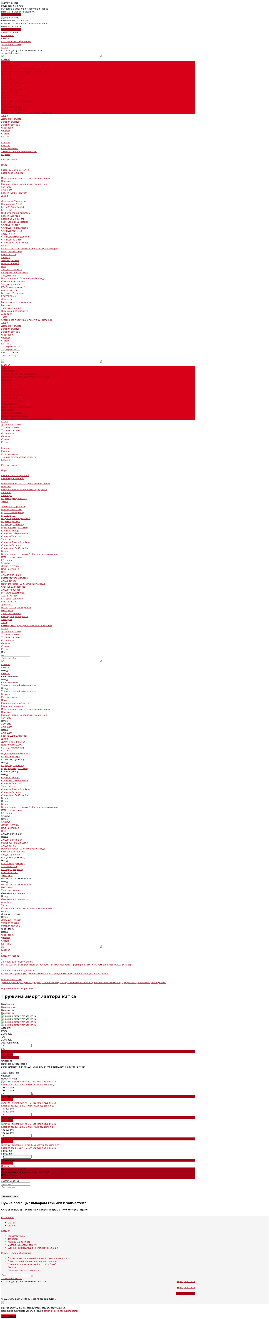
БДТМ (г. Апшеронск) (12, 206)
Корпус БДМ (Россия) (12, 83)
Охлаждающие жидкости (14, 109)
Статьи (5, 133)
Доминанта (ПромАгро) (13, 201)
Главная (5, 142)
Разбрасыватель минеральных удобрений (24, 183)
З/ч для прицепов (10, 284)
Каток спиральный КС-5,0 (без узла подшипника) (27, 1084)
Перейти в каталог (11, 14)
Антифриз (6, 313)
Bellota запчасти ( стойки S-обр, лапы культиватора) (29, 248)
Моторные (7, 103)
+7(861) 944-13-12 (10, 346)
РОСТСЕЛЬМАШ (9, 97)
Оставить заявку (10, 1057)
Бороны (5, 154)
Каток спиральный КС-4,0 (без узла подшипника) (27, 1105)
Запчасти (6, 77)
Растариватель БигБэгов (14, 272)
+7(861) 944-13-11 (10, 349)
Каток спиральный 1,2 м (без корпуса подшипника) (28, 1147)
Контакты (6, 343)
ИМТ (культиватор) (11, 251)
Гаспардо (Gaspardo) (12, 94)
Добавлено (7, 1099)
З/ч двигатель (8, 275)
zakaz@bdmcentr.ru (11, 53)
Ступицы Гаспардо (11, 239)
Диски (4, 195)
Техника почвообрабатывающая (19, 68)
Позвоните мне (9, 1174)
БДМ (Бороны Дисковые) (14, 221)
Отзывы (5, 130)
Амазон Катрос (9, 92)
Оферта (12, 1267)
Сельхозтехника (9, 65)
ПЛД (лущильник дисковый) (16, 212)
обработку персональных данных (42, 1192)
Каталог (5, 145)
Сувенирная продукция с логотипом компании (26, 112)
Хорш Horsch (8, 233)
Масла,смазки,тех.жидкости (16, 100)
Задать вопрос (9, 1177)
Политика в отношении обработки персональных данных (39, 1258)
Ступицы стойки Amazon (14, 227)
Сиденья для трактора (13, 281)
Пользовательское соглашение (24, 1269)
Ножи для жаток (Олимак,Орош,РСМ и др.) (23, 278)
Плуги (4, 164)
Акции (4, 47)
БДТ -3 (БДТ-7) (8, 209)
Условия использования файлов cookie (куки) (32, 1264)
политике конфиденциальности (60, 1310)
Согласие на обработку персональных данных (32, 1261)
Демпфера (6, 299)
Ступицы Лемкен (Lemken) (15, 236)
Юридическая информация (16, 41)
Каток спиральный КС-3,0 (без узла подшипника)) (28, 1126)
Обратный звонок (185, 1293)
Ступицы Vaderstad (11, 230)
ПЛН (3, 266)
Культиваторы (9, 159)
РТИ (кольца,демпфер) (13, 89)
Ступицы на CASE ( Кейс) (14, 242)
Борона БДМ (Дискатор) (14, 192)
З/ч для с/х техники (11, 269)
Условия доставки (10, 124)
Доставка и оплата (11, 44)
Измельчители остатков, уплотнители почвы (25, 71)
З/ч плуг (5, 257)
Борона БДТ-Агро (10, 215)
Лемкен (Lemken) (10, 260)
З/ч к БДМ (6, 80)
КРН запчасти (8, 254)
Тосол (4, 316)
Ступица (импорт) (10, 86)
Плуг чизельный (10, 263)
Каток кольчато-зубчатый (15, 169)
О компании (7, 35)
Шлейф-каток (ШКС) (11, 203)
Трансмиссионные (11, 106)
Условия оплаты (10, 121)
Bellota (4, 245)
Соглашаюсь (8, 1316)
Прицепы (6, 74)
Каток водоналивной (12, 172)
